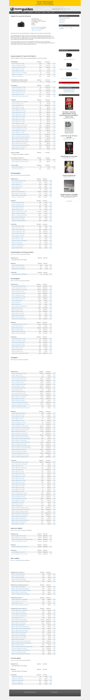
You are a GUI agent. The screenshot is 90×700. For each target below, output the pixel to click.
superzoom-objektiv (17, 530)
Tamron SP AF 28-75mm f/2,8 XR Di (19, 318)
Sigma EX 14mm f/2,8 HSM (17, 247)
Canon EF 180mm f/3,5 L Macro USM (19, 467)
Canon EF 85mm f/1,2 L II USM (18, 132)
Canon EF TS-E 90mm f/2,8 (17, 505)
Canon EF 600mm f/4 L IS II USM (18, 121)
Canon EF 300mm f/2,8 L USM (18, 478)
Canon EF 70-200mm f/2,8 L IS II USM (19, 125)
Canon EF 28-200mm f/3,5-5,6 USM (18, 535)
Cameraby (39, 2)
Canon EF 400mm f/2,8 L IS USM (18, 116)
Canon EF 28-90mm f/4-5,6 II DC (18, 295)
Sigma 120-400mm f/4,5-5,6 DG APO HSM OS (21, 427)
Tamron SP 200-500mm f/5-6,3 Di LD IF (19, 453)
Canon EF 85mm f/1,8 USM (17, 389)
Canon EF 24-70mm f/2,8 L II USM (18, 89)
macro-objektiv (16, 560)
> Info (54, 63)
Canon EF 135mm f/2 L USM (17, 103)
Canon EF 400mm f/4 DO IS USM (18, 484)
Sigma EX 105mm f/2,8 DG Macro (18, 400)
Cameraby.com (62, 19)
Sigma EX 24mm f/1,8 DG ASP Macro (19, 193)
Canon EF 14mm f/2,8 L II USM (18, 63)
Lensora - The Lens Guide (65, 9)
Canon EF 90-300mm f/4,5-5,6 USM (19, 393)
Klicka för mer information (36, 27)
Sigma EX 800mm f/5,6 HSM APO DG (19, 147)
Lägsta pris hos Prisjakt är (36, 30)
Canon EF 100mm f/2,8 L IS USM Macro (20, 101)
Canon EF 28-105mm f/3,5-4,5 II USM (19, 289)
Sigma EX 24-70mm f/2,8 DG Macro (19, 333)
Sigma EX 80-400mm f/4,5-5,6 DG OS (19, 449)
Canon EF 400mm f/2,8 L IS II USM (19, 114)
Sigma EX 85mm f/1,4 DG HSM (18, 148)
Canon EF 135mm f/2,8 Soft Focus (18, 377)
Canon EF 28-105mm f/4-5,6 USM (18, 293)
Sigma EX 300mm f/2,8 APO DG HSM (19, 143)
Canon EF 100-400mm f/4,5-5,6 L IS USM (20, 462)
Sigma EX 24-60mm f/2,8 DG (17, 329)
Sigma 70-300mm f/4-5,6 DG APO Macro (20, 395)
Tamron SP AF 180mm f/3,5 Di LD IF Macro (20, 455)
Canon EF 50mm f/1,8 (16, 302)
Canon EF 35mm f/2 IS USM (17, 209)
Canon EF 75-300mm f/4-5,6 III (18, 382)
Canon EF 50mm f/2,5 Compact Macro (19, 306)
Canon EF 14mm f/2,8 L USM (17, 227)
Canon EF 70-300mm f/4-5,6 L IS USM (19, 128)
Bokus (73, 118)
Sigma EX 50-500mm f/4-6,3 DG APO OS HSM (21, 442)
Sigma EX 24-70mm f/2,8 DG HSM (18, 331)
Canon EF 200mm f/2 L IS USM (18, 109)
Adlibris (70, 118)
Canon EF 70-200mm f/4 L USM (18, 424)
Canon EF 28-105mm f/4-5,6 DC (18, 291)
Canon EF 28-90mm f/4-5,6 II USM (18, 297)
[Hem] (21, 10)
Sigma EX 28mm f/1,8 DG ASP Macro (19, 195)
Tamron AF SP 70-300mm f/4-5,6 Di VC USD (20, 404)
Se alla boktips (69, 201)
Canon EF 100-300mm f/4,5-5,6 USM (19, 373)
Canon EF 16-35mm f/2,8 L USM (18, 65)
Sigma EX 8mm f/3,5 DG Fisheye (18, 218)
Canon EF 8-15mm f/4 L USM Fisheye (19, 72)
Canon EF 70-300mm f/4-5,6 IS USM (19, 380)
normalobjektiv (16, 280)
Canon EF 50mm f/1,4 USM (17, 326)
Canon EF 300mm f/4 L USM (17, 418)
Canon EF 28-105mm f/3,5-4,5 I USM (19, 288)
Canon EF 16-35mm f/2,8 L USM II (18, 67)
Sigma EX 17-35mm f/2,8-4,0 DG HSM (19, 215)
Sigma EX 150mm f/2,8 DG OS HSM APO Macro (21, 438)
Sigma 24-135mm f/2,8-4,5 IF (17, 327)
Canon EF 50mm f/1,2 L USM (17, 94)
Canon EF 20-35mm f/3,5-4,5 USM (18, 180)
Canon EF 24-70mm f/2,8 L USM (18, 90)
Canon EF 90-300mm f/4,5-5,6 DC (18, 391)
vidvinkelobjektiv (16, 175)
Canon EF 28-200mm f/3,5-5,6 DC (18, 552)
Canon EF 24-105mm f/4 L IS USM (18, 87)
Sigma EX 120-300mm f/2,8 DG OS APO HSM (21, 136)
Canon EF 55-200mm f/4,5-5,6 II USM (19, 378)
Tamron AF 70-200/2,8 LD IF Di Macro (19, 451)
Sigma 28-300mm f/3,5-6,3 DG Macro (18, 537)
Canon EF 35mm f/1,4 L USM (17, 70)
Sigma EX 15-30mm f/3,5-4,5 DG (18, 191)
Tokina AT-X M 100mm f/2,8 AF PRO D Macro (21, 407)
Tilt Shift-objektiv (16, 660)
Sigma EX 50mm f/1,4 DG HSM (18, 313)
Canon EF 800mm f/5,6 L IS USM (18, 130)
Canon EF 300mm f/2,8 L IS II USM (19, 110)
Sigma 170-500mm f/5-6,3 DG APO (18, 431)
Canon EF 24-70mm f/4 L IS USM (18, 92)
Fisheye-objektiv (16, 254)
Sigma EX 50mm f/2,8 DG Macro (18, 315)
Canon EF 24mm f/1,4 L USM (17, 236)
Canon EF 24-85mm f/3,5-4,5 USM (18, 286)
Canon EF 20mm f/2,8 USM (17, 182)
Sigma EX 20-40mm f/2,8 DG (17, 309)
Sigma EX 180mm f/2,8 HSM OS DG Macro (20, 138)
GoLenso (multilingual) (48, 2)
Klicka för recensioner (35, 28)
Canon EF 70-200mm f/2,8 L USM (18, 496)
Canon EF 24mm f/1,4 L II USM (18, 69)
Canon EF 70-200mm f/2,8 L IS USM (19, 127)
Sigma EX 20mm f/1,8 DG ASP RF (18, 217)
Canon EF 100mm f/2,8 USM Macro (19, 413)
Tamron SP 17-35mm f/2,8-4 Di (18, 197)
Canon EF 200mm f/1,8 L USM (18, 107)
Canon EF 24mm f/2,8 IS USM (17, 206)
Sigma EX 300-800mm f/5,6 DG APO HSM (20, 141)
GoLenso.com (62, 20)
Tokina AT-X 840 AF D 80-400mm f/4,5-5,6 (20, 456)
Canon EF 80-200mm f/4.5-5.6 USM (19, 387)
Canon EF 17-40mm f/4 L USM (18, 204)
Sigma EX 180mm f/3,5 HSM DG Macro (19, 440)
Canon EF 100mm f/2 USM (17, 375)
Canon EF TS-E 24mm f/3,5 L (17, 244)
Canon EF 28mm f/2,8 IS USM (17, 207)
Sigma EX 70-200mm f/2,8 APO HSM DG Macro (21, 445)
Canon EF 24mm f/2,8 (16, 184)
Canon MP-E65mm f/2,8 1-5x (17, 351)
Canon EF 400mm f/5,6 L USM (18, 420)
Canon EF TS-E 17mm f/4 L (17, 74)
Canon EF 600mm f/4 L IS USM (18, 123)
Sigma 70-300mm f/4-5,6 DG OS (18, 398)
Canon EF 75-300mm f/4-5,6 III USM (19, 384)
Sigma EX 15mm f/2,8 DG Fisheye (18, 213)
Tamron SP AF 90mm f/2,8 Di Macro (19, 406)
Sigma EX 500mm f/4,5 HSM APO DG (19, 518)
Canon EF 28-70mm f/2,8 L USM (18, 346)
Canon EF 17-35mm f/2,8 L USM (18, 233)
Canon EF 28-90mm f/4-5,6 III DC (18, 298)
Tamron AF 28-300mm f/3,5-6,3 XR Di (19, 541)
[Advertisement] (33, 50)
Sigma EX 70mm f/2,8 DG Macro (18, 317)
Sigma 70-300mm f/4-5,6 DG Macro (19, 396)
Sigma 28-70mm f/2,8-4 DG (17, 307)
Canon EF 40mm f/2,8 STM (17, 300)
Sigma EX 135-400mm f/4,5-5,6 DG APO (19, 435)
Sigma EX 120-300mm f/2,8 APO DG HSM (20, 134)
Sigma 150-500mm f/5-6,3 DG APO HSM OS (20, 429)
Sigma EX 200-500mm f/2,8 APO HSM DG (20, 139)
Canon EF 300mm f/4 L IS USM (18, 416)
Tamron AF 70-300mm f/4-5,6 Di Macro (19, 402)
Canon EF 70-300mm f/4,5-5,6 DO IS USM (20, 426)
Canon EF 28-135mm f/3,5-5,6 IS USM (19, 324)
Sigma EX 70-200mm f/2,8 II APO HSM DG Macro (21, 447)
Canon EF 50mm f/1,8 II (16, 304)
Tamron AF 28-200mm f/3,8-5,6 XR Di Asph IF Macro (22, 539)
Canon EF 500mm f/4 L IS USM (18, 119)
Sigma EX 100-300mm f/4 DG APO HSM (19, 433)
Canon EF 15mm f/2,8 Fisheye (18, 202)
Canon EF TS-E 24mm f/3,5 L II (18, 76)
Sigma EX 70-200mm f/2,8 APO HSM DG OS (20, 145)
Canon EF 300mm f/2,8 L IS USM (18, 112)
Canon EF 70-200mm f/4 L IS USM (18, 422)
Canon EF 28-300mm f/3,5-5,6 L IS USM (19, 554)
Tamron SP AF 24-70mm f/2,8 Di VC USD (20, 96)
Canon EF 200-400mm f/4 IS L (18, 105)
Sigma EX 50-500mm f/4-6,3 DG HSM (19, 444)
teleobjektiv (15, 359)
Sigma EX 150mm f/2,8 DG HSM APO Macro (20, 436)
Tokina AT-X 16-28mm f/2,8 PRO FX (19, 220)
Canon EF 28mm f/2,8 (16, 188)
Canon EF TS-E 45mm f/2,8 (17, 349)
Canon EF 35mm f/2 (16, 189)
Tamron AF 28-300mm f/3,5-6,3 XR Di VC (19, 546)
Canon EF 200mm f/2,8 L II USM (18, 415)
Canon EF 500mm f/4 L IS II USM (18, 118)
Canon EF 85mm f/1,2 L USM (17, 504)
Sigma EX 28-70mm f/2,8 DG (17, 311)
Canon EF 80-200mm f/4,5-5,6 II (18, 386)
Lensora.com (62, 22)
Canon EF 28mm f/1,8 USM (17, 186)
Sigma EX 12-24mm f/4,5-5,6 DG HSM (19, 211)
